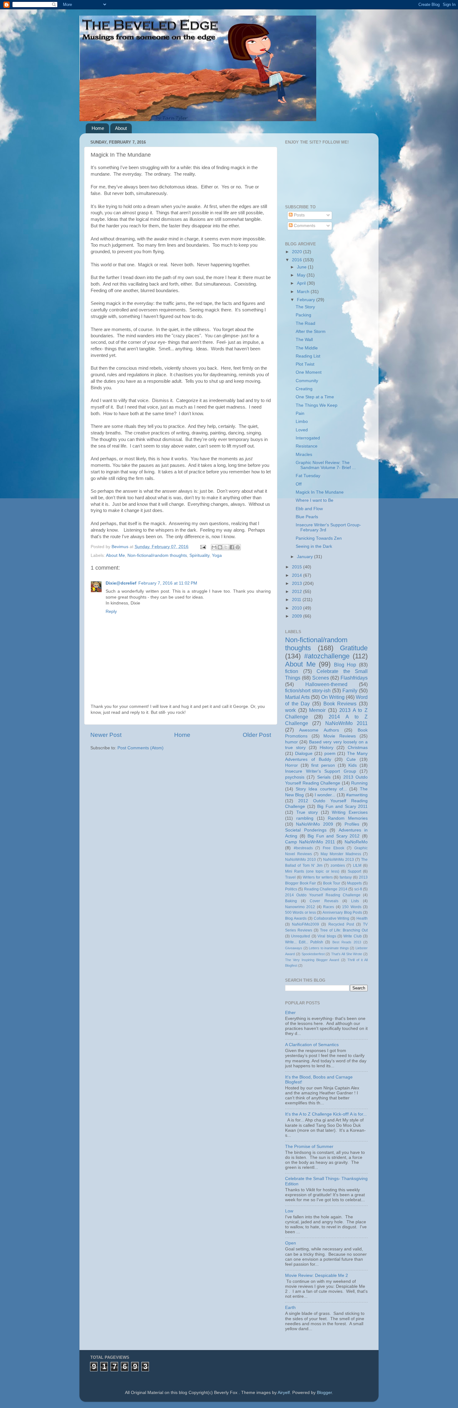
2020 (297, 251)
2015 (297, 567)
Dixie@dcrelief (121, 583)
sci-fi (358, 889)
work (290, 710)
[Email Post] (202, 546)
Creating (304, 388)
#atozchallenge (327, 656)
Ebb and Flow (309, 508)
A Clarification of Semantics (312, 1044)
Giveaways (293, 948)
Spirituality (199, 555)
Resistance (306, 446)
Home (98, 128)
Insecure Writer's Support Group (320, 771)
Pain (300, 413)
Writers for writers (318, 877)
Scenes (320, 677)
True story (307, 812)
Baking (291, 901)
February (306, 299)
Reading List (308, 356)
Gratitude (354, 648)
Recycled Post (341, 924)
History (326, 747)
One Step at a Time (315, 397)
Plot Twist (305, 364)
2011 (297, 599)
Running (359, 783)
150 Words (351, 907)
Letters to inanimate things (329, 948)
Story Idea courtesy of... (321, 789)
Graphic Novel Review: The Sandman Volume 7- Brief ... (326, 465)
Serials (324, 777)
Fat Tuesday (308, 475)
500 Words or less (300, 912)
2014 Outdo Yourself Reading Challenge (322, 895)
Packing (303, 315)
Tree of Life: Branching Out (344, 930)
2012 (297, 591)
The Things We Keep (316, 405)
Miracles (304, 454)
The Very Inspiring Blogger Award (312, 960)
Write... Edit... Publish (304, 942)
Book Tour (332, 883)
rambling (304, 818)
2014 (297, 575)
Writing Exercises (350, 812)
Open (290, 1243)
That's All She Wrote (346, 954)
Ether (290, 1012)
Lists (355, 901)
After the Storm (311, 331)
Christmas (358, 747)
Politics (291, 889)
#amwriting (357, 795)
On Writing (333, 697)
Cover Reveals (324, 901)
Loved (302, 430)
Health (362, 918)
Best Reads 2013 (346, 942)
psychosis (294, 777)
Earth (290, 1307)
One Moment (309, 372)
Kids (352, 765)
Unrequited (300, 936)
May (302, 275)
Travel (290, 877)
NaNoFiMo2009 (305, 924)
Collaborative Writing (332, 918)
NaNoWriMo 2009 (314, 824)
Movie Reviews (339, 736)
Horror (291, 765)
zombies (338, 865)
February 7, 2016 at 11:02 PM (167, 583)
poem (330, 753)
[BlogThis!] (220, 547)
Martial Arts (297, 697)
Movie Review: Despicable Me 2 (316, 1275)
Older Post (257, 735)
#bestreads (303, 848)
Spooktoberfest (313, 954)
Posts (299, 215)
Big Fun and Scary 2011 (342, 806)
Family (349, 690)
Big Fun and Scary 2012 (334, 836)
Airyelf (284, 1392)
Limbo (302, 421)
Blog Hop (345, 664)
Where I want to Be (314, 500)
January (305, 556)
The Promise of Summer (309, 1146)
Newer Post (106, 735)
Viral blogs (326, 936)
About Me (115, 555)
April (302, 283)
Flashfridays (354, 677)
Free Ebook (333, 848)
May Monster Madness (341, 854)
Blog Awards (296, 918)
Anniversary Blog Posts (342, 912)
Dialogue (303, 753)
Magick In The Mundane (320, 492)
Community (307, 380)
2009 (297, 616)
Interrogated (308, 438)
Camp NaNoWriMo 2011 (310, 842)
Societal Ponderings (306, 830)
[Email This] (214, 547)
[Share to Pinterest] (238, 547)
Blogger (324, 1392)
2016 (297, 260)
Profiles (352, 824)
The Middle (307, 348)
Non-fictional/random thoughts (157, 555)
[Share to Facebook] (232, 547)
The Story (305, 307)
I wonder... (325, 795)
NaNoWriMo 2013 (338, 859)
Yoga (217, 555)
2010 (297, 608)
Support (354, 871)
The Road (305, 323)
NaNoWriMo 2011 (346, 723)
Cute (351, 759)
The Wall (304, 339)
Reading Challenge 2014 (325, 889)
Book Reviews (340, 703)
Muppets (354, 883)
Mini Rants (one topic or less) (312, 871)
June (302, 267)
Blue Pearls (307, 516)
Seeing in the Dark (314, 546)
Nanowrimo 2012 (300, 907)
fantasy (346, 877)
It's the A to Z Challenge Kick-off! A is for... (326, 1114)
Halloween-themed (326, 684)
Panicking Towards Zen (319, 538)
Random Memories (348, 818)
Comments (304, 225)
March (304, 291)
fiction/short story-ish (308, 690)
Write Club (352, 936)
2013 (297, 583)
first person (323, 765)
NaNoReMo (356, 842)
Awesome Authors (319, 730)
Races (328, 907)
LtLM (357, 865)
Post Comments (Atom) (140, 748)
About (121, 128)
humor (291, 742)
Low (289, 1211)
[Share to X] (226, 547)
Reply (111, 611)
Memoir (317, 710)
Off (299, 484)
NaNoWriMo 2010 (300, 859)
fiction (291, 671)
